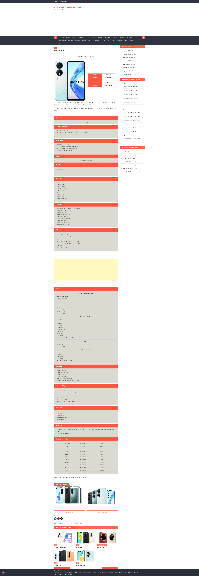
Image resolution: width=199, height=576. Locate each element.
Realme (100, 37)
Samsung (61, 37)
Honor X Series (64, 134)
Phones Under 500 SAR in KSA (131, 86)
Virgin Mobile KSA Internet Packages (131, 161)
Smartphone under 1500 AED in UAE (132, 142)
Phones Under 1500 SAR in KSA (131, 94)
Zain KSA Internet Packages (129, 151)
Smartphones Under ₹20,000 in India (132, 116)
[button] (69, 495)
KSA (124, 83)
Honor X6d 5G (80, 565)
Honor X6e (79, 547)
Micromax (120, 40)
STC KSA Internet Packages (129, 158)
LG (108, 40)
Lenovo (132, 40)
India (124, 109)
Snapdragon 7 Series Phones (129, 57)
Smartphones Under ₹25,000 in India (132, 120)
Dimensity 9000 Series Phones (129, 54)
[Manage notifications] (3, 572)
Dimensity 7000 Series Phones (129, 67)
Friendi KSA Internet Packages (129, 165)
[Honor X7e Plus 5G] (64, 537)
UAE (124, 135)
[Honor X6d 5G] (86, 555)
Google (70, 40)
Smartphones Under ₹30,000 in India (132, 124)
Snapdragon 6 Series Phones (129, 64)
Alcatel (97, 40)
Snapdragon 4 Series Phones (129, 71)
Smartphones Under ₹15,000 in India (132, 112)
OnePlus (81, 37)
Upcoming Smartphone (102, 545)
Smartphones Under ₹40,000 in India (132, 131)
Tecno (84, 40)
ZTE (59, 43)
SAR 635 (102, 443)
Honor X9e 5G (101, 547)
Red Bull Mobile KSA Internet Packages (131, 171)
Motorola (108, 37)
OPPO (88, 37)
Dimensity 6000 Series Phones (129, 74)
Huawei (122, 37)
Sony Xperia (62, 40)
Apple (68, 37)
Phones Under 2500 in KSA (130, 102)
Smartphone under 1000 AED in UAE (132, 138)
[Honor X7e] (64, 555)
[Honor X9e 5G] (107, 537)
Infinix (77, 40)
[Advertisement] (99, 24)
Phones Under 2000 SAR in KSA (131, 98)
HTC (113, 40)
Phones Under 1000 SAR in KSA (131, 90)
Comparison (64, 1)
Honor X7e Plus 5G (60, 547)
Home (56, 1)
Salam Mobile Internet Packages (130, 168)
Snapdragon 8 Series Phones (129, 50)
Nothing (129, 37)
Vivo (93, 37)
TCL (126, 40)
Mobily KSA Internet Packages (129, 155)
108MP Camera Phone (63, 523)
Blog (60, 1)
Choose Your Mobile (68, 7)
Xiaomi (74, 37)
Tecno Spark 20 (59, 568)
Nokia (90, 40)
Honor (115, 37)
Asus (103, 40)
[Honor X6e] (86, 537)
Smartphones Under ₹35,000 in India (132, 127)
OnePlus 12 (113, 568)
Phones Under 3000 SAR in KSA (131, 106)
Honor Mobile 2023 (73, 523)
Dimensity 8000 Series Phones (129, 60)
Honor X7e (57, 565)
